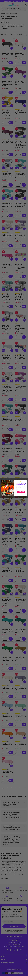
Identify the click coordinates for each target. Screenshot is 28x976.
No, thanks (20, 493)
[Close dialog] (26, 480)
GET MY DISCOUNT (21, 491)
